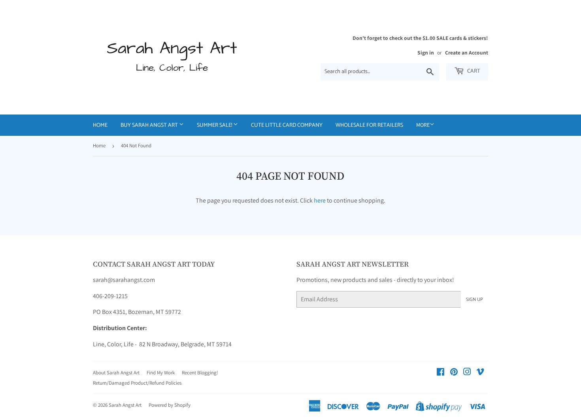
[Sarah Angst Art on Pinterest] (454, 372)
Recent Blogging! (200, 372)
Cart (473, 71)
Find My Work (161, 372)
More (423, 124)
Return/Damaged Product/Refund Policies (137, 383)
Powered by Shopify (170, 405)
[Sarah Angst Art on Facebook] (440, 372)
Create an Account (466, 52)
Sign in (425, 52)
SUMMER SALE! (215, 125)
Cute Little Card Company (287, 125)
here (320, 200)
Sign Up (474, 299)
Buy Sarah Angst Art (150, 125)
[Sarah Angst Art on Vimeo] (480, 372)
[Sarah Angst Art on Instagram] (467, 372)
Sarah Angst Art (125, 405)
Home (100, 125)
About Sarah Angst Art (116, 372)
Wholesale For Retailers (369, 125)
